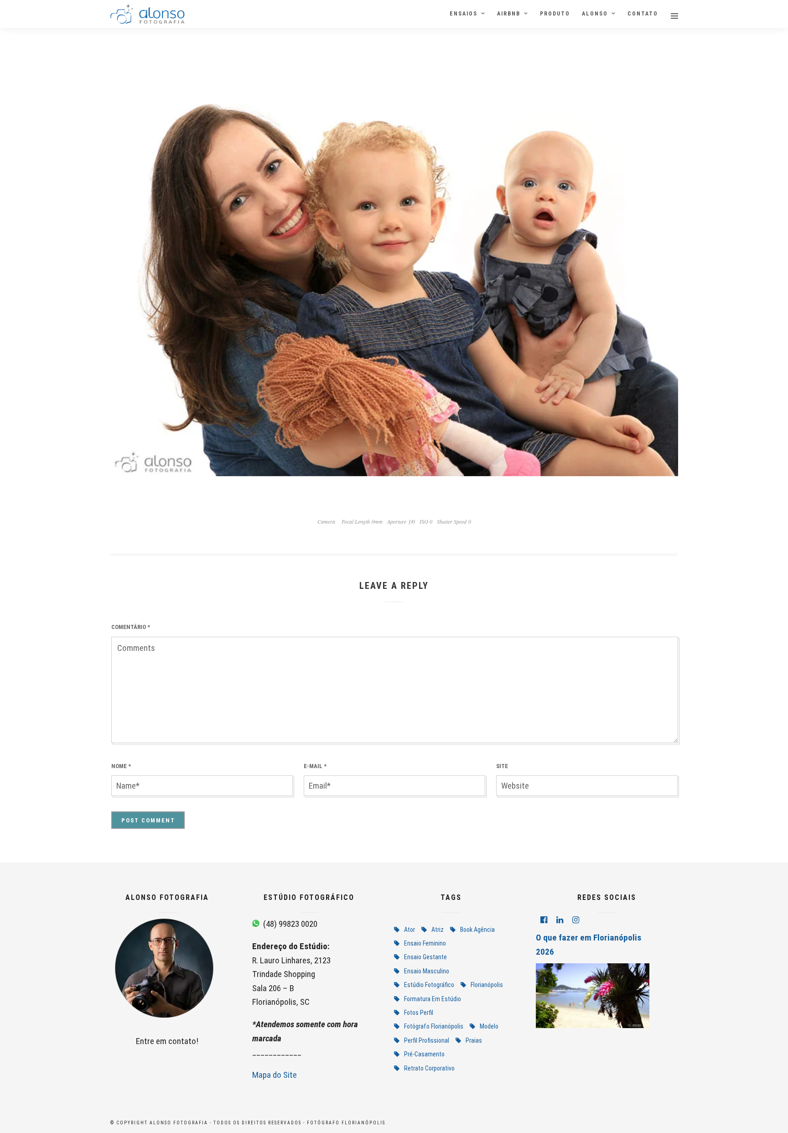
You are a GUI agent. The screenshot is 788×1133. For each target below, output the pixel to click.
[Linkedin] (559, 920)
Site (502, 766)
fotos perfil (418, 1012)
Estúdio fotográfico (429, 984)
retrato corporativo (429, 1068)
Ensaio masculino (426, 971)
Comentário (130, 627)
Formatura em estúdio (432, 999)
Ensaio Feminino (425, 943)
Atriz (437, 929)
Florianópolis (487, 984)
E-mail (315, 766)
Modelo (489, 1026)
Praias (474, 1040)
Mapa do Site (274, 1075)
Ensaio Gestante (425, 957)
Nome (121, 766)
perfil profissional (426, 1040)
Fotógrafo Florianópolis (433, 1026)
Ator (409, 929)
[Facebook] (543, 920)
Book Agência (477, 929)
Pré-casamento (424, 1054)
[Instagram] (575, 920)
